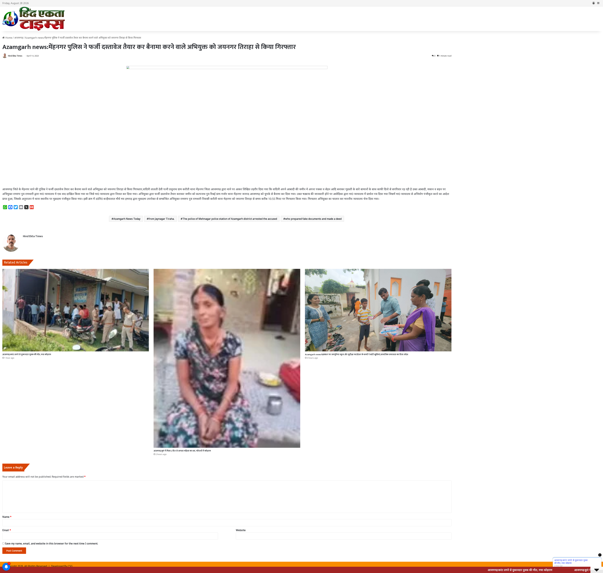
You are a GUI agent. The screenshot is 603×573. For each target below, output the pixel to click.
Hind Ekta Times (15, 55)
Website (241, 530)
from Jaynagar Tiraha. (161, 219)
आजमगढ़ (18, 37)
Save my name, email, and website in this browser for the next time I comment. (51, 543)
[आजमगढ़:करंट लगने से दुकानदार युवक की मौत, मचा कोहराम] (75, 310)
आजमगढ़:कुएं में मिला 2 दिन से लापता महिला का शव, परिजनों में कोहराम (182, 451)
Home (8, 37)
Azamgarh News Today (126, 219)
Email (6, 530)
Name (6, 517)
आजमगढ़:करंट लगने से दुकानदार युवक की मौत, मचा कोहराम (26, 354)
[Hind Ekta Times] (33, 19)
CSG (70, 566)
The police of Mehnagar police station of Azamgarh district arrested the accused (229, 219)
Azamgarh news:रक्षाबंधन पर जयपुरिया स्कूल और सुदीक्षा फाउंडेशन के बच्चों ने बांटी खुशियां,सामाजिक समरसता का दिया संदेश (356, 354)
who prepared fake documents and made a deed (313, 219)
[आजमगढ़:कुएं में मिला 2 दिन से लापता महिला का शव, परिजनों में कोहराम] (227, 358)
